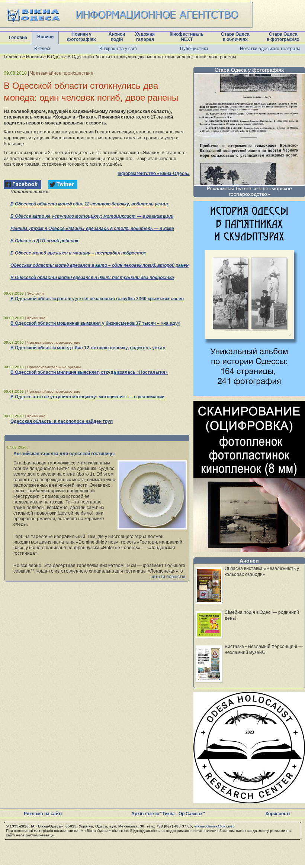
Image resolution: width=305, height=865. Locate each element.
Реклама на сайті (43, 813)
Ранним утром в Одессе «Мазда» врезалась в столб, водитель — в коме (92, 228)
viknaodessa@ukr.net (214, 826)
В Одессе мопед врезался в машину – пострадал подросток (78, 253)
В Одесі (42, 48)
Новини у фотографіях (81, 37)
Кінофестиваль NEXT (186, 37)
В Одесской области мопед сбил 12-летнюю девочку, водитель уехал (89, 204)
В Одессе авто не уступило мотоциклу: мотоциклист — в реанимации (91, 216)
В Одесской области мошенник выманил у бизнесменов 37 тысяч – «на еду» (95, 323)
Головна (18, 37)
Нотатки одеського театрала (270, 48)
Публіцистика (194, 48)
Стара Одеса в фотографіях (283, 37)
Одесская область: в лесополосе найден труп (61, 421)
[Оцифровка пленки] (249, 550)
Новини (45, 36)
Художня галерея (145, 37)
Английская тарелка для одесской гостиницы (64, 453)
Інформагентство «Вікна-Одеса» (154, 173)
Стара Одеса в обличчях (235, 37)
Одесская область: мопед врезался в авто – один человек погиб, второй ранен (99, 265)
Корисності (278, 813)
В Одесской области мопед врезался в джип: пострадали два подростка (92, 277)
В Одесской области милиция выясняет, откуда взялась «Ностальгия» (89, 372)
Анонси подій (117, 37)
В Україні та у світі (118, 48)
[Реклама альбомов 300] (249, 394)
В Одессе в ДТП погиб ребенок (44, 240)
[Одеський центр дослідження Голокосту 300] (249, 801)
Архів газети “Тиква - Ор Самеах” (168, 813)
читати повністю (168, 576)
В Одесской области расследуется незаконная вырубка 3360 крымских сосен (97, 298)
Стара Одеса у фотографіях (249, 70)
